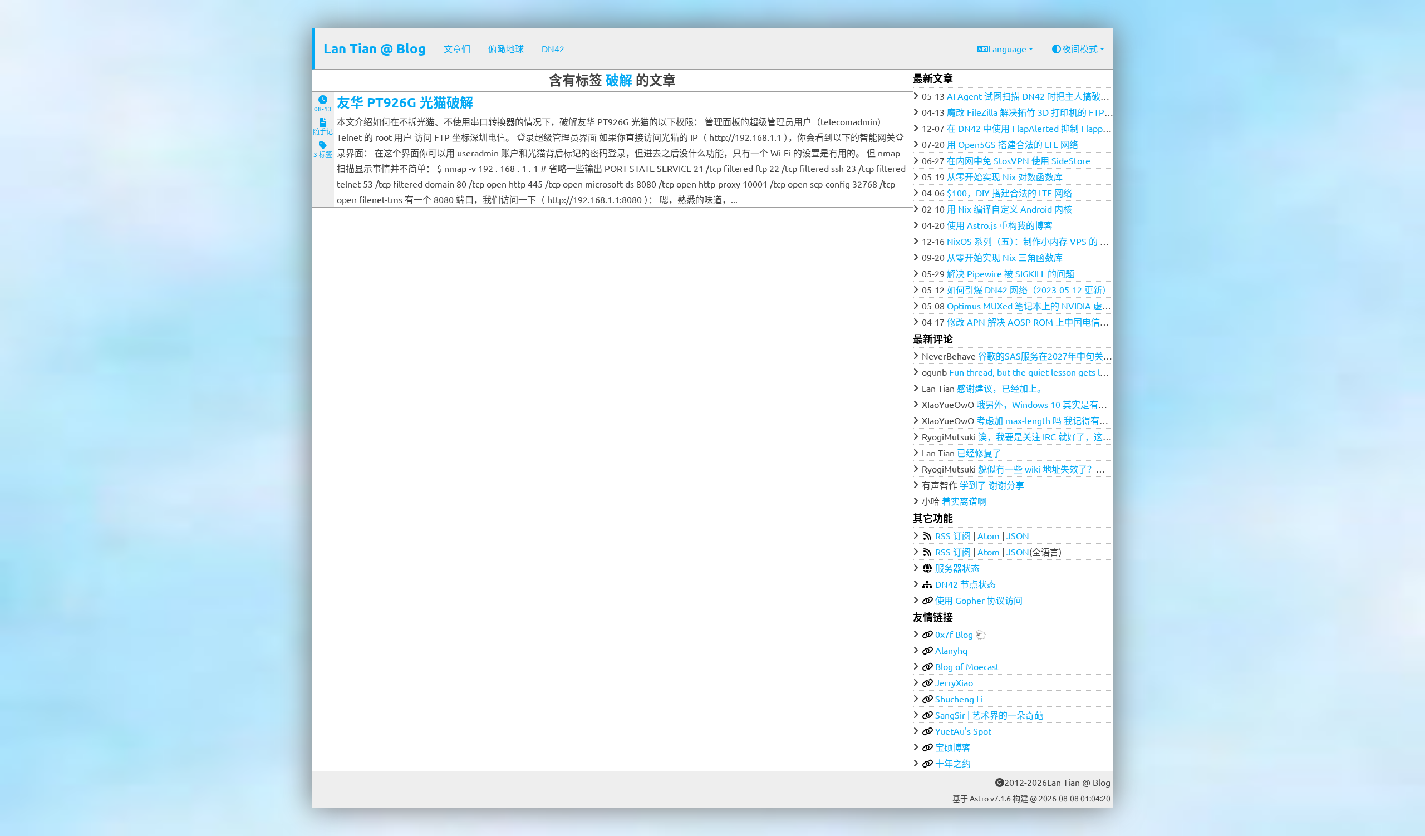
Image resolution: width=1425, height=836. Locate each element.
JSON (1017, 535)
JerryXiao (954, 682)
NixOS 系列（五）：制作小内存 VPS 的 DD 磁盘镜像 (1048, 241)
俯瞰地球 (506, 48)
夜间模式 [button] (1080, 48)
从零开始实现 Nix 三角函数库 (1005, 257)
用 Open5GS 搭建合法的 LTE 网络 (1012, 144)
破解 (619, 79)
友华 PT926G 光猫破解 (405, 102)
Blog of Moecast (967, 666)
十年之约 (953, 763)
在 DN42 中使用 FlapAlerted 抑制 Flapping (1031, 128)
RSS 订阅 (953, 535)
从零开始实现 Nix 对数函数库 (1005, 176)
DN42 (553, 48)
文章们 (457, 48)
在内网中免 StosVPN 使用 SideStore (1018, 160)
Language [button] (1007, 48)
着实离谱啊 (964, 500)
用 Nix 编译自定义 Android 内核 (1009, 208)
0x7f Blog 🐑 (960, 634)
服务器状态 (957, 567)
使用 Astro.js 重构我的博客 (1000, 224)
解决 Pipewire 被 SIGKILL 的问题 (1010, 273)
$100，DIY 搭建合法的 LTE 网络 (1009, 192)
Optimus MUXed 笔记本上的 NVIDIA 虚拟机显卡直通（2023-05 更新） (1086, 305)
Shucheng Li (959, 698)
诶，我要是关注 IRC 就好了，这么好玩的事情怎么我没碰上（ (1098, 436)
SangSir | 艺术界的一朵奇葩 (989, 714)
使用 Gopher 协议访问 (979, 600)
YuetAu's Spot (963, 730)
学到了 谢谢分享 (992, 484)
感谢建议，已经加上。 (1001, 388)
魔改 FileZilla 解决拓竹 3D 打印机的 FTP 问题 (1035, 111)
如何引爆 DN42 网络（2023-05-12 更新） (1029, 289)
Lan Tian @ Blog (374, 48)
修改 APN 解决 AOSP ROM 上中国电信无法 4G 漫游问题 (1058, 321)
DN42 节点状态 (965, 583)
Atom (988, 535)
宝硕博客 (953, 747)
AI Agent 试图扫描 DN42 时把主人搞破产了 (1032, 95)
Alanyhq (951, 650)
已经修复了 (979, 452)
